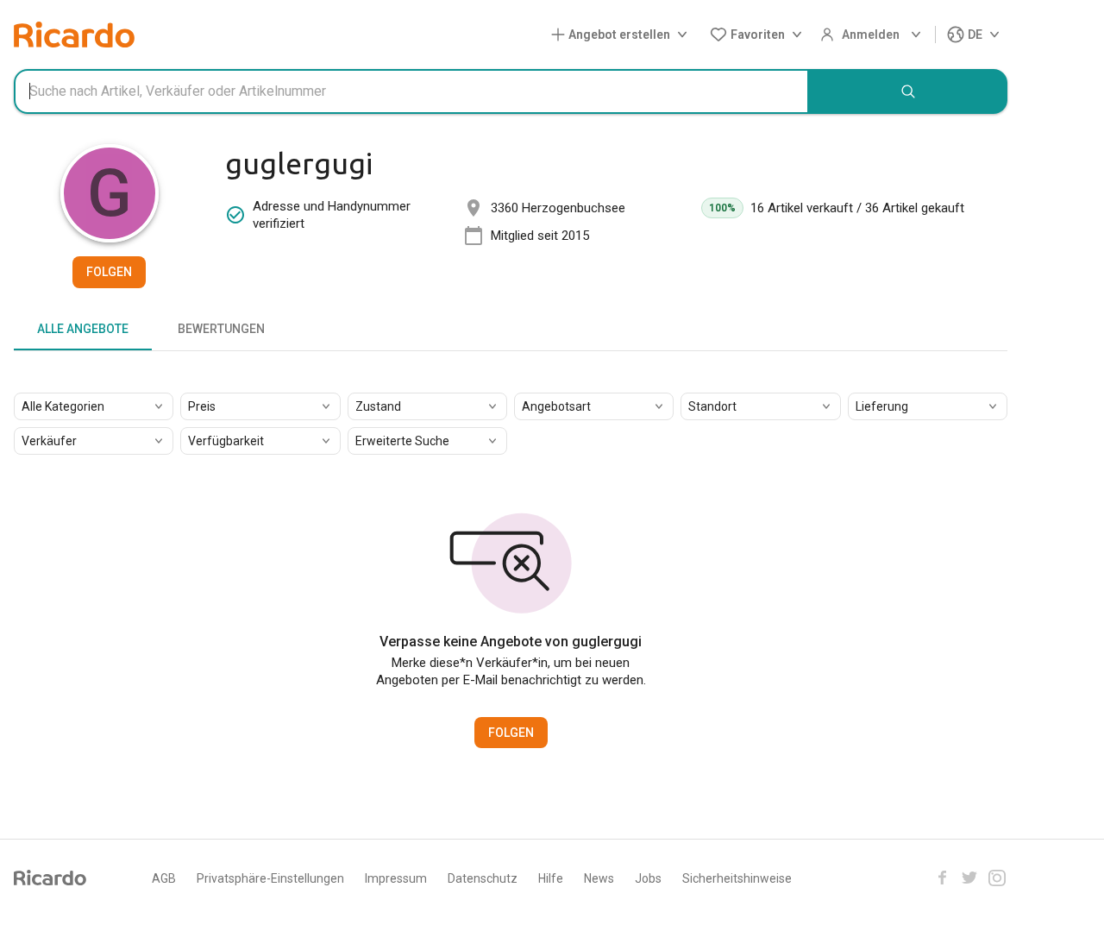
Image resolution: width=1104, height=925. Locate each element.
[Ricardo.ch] (74, 34)
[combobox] (411, 91)
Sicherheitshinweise (737, 878)
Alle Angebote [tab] (83, 329)
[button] (623, 35)
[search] (908, 91)
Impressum (396, 878)
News (599, 878)
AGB (164, 878)
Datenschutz (483, 878)
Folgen (109, 272)
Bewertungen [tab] (221, 329)
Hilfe (550, 878)
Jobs (648, 878)
